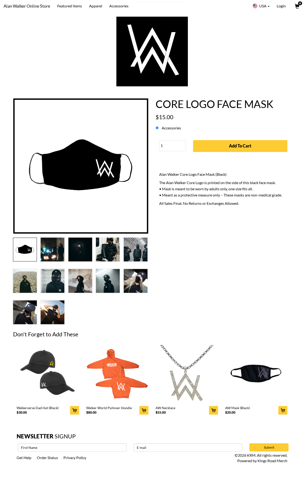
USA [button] (262, 6)
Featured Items (69, 6)
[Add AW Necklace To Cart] (213, 410)
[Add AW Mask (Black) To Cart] (282, 410)
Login (281, 6)
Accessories (118, 6)
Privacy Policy (74, 457)
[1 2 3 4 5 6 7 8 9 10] (172, 144)
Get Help (24, 457)
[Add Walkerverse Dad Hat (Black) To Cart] (74, 410)
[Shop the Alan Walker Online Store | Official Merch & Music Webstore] (152, 51)
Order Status (47, 457)
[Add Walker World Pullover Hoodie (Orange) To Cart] (143, 410)
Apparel (95, 6)
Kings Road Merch (272, 460)
